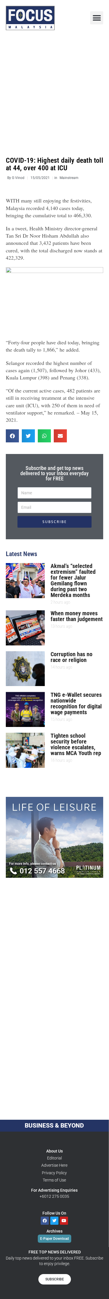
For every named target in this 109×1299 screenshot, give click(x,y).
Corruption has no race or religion (71, 657)
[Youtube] (64, 1221)
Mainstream (69, 178)
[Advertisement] (54, 93)
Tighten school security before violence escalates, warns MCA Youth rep (76, 744)
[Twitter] (54, 1221)
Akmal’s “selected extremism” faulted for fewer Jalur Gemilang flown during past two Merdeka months (73, 580)
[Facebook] (45, 1221)
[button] (96, 17)
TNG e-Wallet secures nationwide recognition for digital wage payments (76, 703)
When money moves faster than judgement (77, 616)
